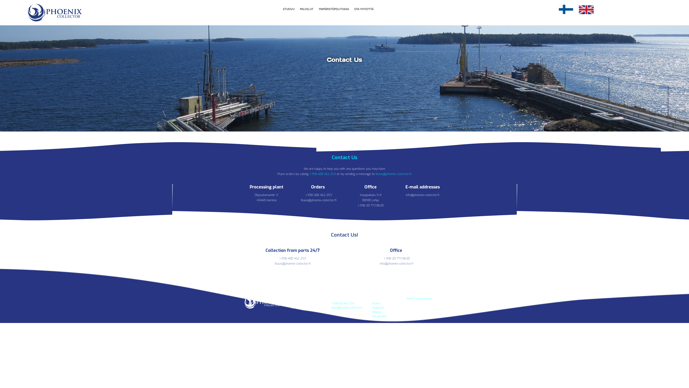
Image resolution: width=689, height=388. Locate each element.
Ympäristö (378, 308)
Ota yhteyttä (364, 9)
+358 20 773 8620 (371, 205)
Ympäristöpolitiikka (334, 9)
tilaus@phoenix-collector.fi (393, 174)
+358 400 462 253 (322, 174)
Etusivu (288, 9)
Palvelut (306, 9)
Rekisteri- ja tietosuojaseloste (419, 298)
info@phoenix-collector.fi (422, 195)
